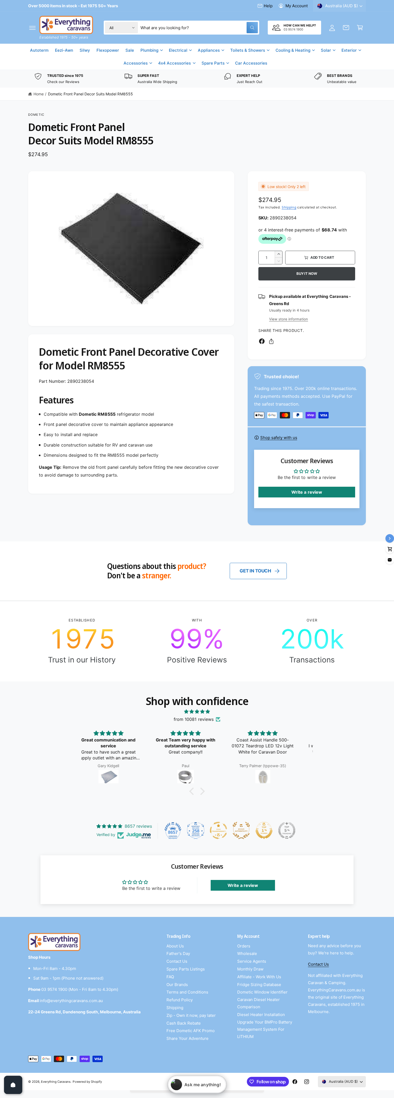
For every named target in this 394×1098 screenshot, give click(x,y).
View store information (288, 319)
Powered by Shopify (87, 1082)
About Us (175, 946)
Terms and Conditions (187, 992)
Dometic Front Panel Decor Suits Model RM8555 (90, 94)
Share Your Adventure (187, 1038)
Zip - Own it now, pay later (191, 1015)
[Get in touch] (346, 28)
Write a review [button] (306, 492)
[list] (197, 79)
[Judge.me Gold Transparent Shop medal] (218, 830)
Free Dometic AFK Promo (190, 1030)
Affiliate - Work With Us (259, 976)
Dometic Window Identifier (262, 992)
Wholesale (247, 953)
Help (268, 5)
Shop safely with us (278, 437)
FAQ (170, 976)
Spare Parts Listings (185, 969)
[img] (197, 711)
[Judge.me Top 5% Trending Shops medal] (286, 830)
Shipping (289, 207)
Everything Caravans (55, 1082)
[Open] (13, 1085)
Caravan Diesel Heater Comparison (258, 1003)
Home (39, 94)
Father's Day (178, 953)
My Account (296, 5)
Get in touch (255, 571)
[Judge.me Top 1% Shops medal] (264, 830)
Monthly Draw (250, 969)
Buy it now (306, 273)
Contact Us (176, 961)
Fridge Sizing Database (259, 984)
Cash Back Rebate (183, 1023)
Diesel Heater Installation (261, 1014)
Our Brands (177, 984)
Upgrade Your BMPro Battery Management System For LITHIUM (264, 1029)
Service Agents (251, 961)
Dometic (36, 115)
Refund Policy (179, 999)
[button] (32, 28)
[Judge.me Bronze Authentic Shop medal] (241, 830)
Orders (243, 946)
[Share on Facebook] (261, 341)
